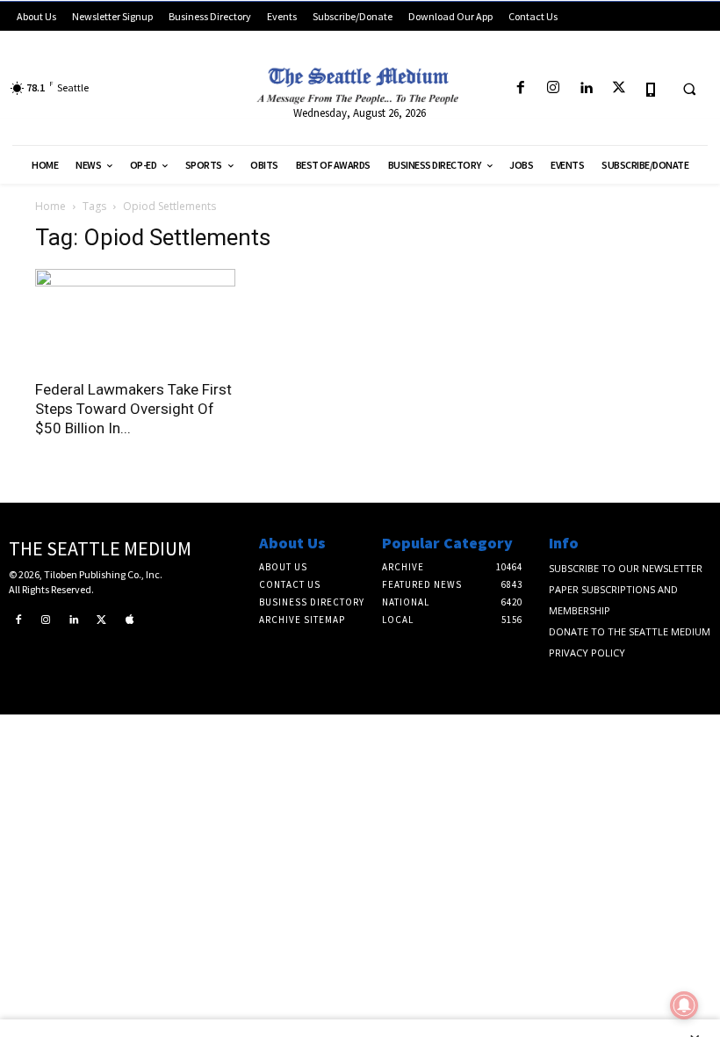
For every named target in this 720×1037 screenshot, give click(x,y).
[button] (689, 89)
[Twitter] (618, 88)
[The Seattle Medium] (359, 82)
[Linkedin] (586, 88)
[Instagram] (553, 88)
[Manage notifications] (684, 1005)
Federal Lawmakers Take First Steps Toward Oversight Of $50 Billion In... (133, 409)
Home (50, 206)
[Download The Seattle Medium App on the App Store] (651, 88)
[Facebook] (520, 88)
